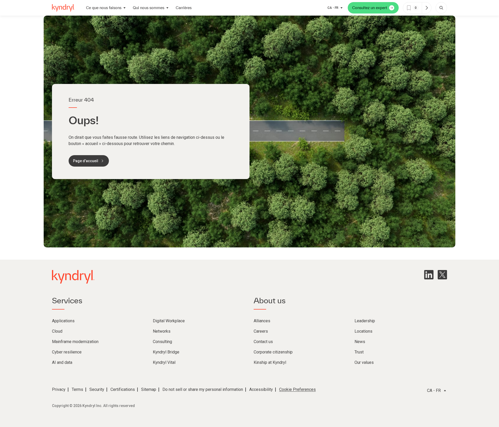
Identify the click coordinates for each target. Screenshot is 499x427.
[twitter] (442, 274)
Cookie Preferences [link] (297, 389)
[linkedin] (429, 274)
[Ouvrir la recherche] (441, 8)
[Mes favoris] (426, 7)
